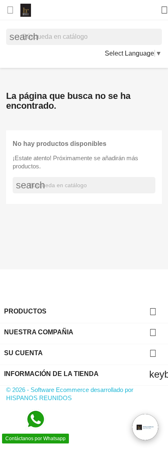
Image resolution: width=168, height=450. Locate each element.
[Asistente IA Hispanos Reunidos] (145, 427)
